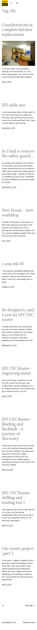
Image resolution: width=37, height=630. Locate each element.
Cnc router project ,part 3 (18, 551)
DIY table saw (14, 105)
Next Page (30, 605)
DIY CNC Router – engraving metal (17, 371)
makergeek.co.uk (9, 622)
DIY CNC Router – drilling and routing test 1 (17, 497)
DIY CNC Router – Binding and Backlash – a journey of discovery (17, 429)
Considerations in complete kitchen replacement (17, 29)
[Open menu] (11, 3)
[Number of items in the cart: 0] (17, 3)
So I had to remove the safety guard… (18, 153)
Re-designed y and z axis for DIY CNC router (18, 314)
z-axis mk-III (13, 263)
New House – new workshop (17, 212)
